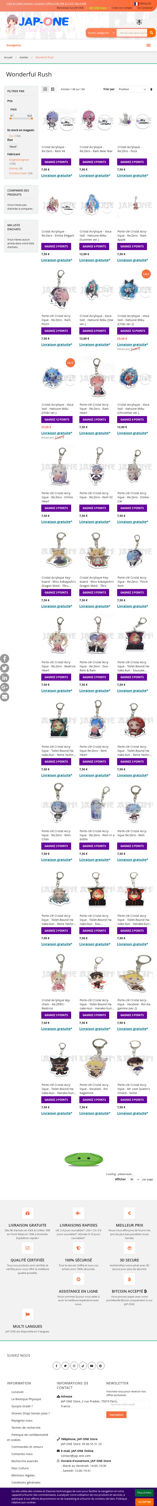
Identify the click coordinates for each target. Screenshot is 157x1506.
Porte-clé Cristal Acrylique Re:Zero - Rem (132, 833)
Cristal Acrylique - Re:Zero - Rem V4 (54, 149)
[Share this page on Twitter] (4, 668)
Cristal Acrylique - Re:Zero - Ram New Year (96, 149)
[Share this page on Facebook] (4, 658)
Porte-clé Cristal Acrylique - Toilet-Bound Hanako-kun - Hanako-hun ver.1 (58, 1089)
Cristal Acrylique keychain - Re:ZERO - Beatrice (56, 1004)
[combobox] (123, 32)
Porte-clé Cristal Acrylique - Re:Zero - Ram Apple (132, 235)
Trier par (109, 89)
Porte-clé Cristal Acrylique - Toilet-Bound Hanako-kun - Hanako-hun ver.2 (96, 1004)
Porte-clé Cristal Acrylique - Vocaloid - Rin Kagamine (94, 1089)
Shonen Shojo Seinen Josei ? (30, 1413)
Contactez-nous (22, 1454)
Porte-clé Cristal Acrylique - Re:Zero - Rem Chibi (56, 835)
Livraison (17, 1392)
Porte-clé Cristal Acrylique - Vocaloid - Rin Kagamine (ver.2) (134, 1004)
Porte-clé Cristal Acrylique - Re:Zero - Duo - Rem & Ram (95, 666)
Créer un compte (122, 7)
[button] (143, 4)
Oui (14, 136)
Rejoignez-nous (22, 1420)
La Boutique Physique (26, 1399)
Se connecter (145, 7)
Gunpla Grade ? (22, 1406)
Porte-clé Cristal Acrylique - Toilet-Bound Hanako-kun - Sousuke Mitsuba (134, 666)
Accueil (8, 57)
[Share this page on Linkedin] (4, 677)
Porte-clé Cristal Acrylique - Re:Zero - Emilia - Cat (134, 497)
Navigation (14, 45)
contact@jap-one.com (76, 1456)
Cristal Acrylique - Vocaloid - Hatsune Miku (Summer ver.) (96, 235)
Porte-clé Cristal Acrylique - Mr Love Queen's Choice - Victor (134, 1089)
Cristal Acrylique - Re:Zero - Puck (130, 149)
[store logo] (37, 25)
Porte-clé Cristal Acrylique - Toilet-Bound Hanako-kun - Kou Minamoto (96, 920)
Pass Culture (20, 1468)
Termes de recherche (25, 1428)
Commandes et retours (27, 1447)
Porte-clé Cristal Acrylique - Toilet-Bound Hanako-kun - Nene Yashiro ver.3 (58, 751)
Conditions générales (25, 1482)
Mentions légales (23, 1475)
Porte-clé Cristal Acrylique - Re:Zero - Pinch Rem (133, 582)
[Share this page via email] (4, 696)
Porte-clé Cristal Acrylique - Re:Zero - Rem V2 (96, 495)
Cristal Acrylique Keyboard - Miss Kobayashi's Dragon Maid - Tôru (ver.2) (59, 582)
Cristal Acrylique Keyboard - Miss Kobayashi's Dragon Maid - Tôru (97, 582)
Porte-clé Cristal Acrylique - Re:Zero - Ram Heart (94, 409)
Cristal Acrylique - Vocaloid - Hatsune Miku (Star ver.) (97, 320)
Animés (24, 57)
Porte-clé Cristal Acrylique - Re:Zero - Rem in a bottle (97, 835)
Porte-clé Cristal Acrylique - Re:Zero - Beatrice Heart (59, 666)
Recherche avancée (24, 1461)
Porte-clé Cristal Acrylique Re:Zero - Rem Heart (94, 751)
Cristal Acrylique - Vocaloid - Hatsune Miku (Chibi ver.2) (134, 320)
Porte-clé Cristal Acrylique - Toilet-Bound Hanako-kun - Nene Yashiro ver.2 (134, 751)
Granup (15, 168)
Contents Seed (21, 173)
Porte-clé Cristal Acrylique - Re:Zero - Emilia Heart (57, 497)
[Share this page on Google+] (4, 687)
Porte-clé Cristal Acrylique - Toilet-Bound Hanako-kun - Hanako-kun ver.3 (134, 920)
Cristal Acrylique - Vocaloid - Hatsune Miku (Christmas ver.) (134, 409)
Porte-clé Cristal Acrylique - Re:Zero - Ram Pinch (56, 320)
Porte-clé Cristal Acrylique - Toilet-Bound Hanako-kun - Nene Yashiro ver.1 (58, 920)
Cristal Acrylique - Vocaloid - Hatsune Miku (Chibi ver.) (58, 409)
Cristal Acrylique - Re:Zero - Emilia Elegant (58, 233)
